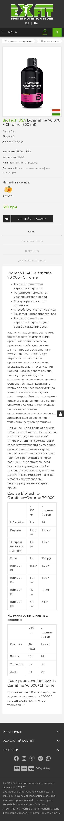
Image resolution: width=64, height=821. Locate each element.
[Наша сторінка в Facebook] (16, 758)
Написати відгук (14, 141)
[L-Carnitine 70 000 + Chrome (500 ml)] (32, 82)
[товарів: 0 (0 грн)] (46, 32)
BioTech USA (23, 151)
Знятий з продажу (32, 218)
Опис (32, 231)
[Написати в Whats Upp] (48, 758)
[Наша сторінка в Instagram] (24, 758)
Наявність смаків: (16, 182)
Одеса (21, 795)
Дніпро (30, 795)
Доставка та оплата (31, 260)
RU (27, 23)
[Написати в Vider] (32, 758)
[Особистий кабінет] (60, 414)
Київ (13, 795)
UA (36, 23)
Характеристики (32, 241)
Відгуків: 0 (8, 136)
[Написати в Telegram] (40, 758)
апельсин (7, 195)
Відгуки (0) (32, 251)
